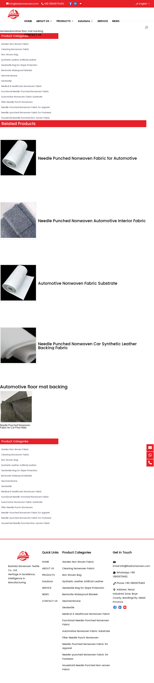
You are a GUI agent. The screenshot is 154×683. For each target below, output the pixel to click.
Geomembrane (9, 75)
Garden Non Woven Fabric (15, 44)
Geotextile (6, 81)
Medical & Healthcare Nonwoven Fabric (21, 86)
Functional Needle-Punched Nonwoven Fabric (25, 91)
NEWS (115, 21)
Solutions (84, 21)
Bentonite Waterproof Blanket (16, 70)
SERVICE (102, 21)
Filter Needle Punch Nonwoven (17, 102)
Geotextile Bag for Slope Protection (19, 65)
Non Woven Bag (9, 54)
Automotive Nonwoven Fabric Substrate (21, 97)
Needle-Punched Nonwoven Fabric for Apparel (25, 107)
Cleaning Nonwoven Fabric (15, 49)
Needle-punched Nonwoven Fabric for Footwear (26, 112)
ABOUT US (42, 21)
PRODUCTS (64, 21)
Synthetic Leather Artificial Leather (18, 60)
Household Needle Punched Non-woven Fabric (25, 118)
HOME (28, 21)
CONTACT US (32, 34)
